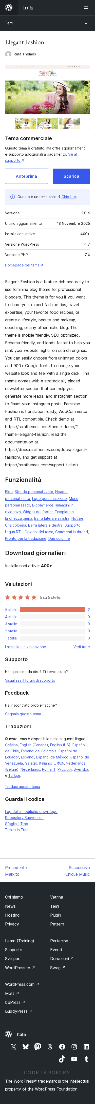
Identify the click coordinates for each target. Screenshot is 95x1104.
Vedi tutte (81, 647)
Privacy (12, 924)
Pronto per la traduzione (25, 538)
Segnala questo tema (23, 714)
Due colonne (59, 538)
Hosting (12, 915)
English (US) (60, 745)
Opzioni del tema (39, 532)
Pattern (57, 924)
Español (27, 757)
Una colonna (15, 525)
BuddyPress (19, 1011)
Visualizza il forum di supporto (30, 680)
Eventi (56, 949)
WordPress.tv (20, 967)
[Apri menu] (87, 7)
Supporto (13, 949)
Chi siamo (14, 897)
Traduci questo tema (22, 786)
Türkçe (14, 775)
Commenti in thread (71, 532)
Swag (58, 967)
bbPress (15, 1002)
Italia (21, 1034)
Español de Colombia (38, 751)
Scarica (71, 176)
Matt (12, 993)
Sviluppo (13, 958)
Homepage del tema (22, 265)
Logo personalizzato (49, 498)
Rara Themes (25, 54)
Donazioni (62, 958)
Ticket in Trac (16, 830)
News (10, 906)
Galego (31, 763)
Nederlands (30, 769)
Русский (65, 769)
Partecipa (59, 940)
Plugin (55, 915)
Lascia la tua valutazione (25, 647)
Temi (9, 23)
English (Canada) (34, 745)
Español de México (52, 757)
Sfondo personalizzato (34, 491)
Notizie (77, 518)
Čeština (11, 745)
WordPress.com (22, 984)
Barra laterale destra (45, 525)
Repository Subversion (24, 817)
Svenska (81, 769)
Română (48, 769)
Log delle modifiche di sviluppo (31, 811)
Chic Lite (69, 197)
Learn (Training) (19, 940)
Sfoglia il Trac (16, 824)
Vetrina (56, 897)
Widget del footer (38, 512)
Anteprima (26, 176)
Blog (9, 491)
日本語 (58, 763)
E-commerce (42, 505)
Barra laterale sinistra (51, 518)
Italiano (45, 763)
